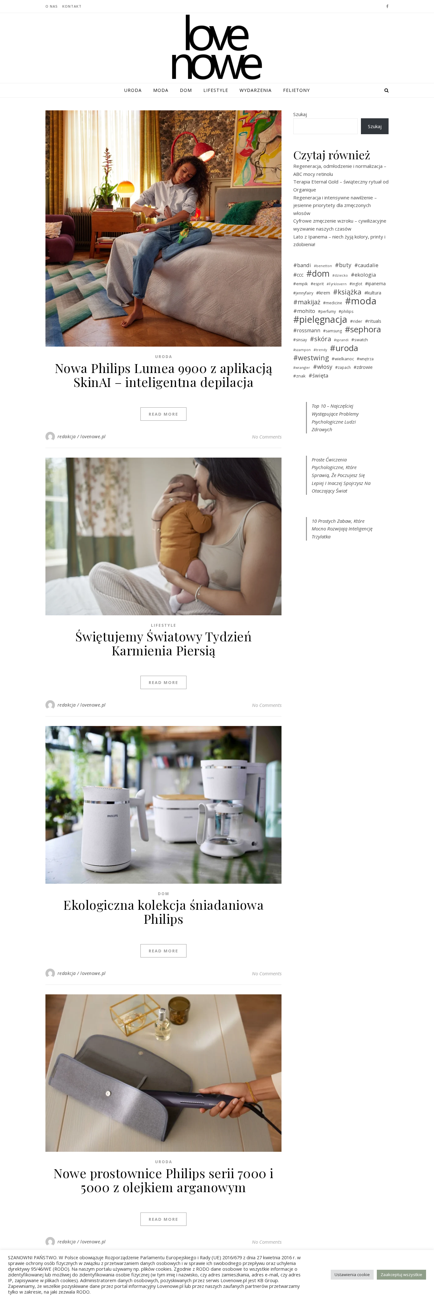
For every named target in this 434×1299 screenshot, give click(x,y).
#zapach (343, 367)
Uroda (133, 90)
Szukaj (300, 114)
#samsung (332, 331)
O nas (51, 6)
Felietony (296, 90)
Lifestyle (215, 90)
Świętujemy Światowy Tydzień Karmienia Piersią (163, 643)
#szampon (302, 350)
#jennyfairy (303, 293)
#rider (356, 321)
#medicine (332, 303)
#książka (347, 292)
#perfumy (327, 311)
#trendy (320, 350)
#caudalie (366, 265)
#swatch (359, 339)
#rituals (373, 321)
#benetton (323, 266)
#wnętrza (365, 359)
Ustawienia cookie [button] (352, 1274)
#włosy (322, 366)
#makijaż (306, 302)
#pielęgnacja (320, 319)
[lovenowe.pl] (217, 48)
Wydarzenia (256, 90)
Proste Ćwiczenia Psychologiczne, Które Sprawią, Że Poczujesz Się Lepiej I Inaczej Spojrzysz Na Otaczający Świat (341, 475)
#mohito (304, 310)
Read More (163, 414)
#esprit (317, 284)
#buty (343, 265)
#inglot (355, 284)
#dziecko (340, 275)
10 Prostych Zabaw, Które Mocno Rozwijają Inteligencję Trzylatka (342, 529)
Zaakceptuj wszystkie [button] (401, 1274)
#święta (318, 375)
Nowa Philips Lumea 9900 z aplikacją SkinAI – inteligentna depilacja (164, 374)
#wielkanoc (343, 359)
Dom (186, 90)
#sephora (363, 329)
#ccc (298, 274)
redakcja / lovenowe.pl (82, 436)
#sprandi (341, 340)
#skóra (320, 339)
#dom (317, 274)
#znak (299, 376)
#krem (323, 292)
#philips (346, 311)
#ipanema (375, 283)
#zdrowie (363, 367)
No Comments (266, 436)
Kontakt (72, 6)
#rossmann (306, 330)
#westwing (311, 358)
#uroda (344, 348)
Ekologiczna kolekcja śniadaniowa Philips (163, 911)
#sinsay (300, 339)
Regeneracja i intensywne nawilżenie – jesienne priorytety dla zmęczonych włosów (335, 205)
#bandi (302, 265)
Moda (160, 90)
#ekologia (363, 274)
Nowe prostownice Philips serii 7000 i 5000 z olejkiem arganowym (163, 1179)
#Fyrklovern (337, 284)
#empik (300, 284)
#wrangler (301, 367)
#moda (360, 301)
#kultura (372, 293)
